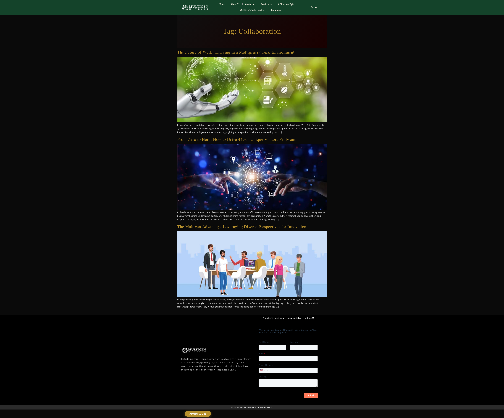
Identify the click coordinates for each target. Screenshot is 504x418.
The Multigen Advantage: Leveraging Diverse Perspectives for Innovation (241, 226)
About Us (235, 4)
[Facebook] (312, 7)
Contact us (250, 4)
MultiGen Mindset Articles (253, 10)
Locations (276, 10)
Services (265, 4)
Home (222, 4)
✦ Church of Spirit (286, 4)
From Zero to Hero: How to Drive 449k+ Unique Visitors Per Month (237, 139)
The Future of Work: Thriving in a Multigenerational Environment (235, 52)
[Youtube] (316, 7)
